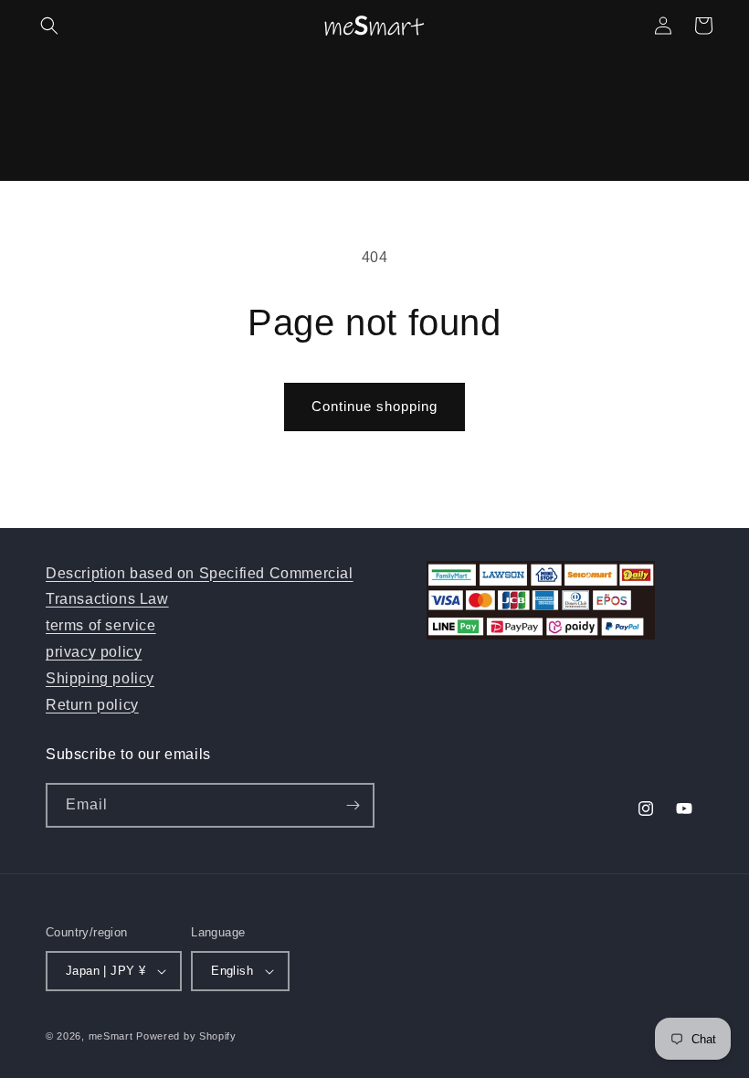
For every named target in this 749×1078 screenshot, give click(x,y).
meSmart (111, 1035)
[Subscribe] (352, 805)
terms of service (101, 625)
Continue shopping (374, 406)
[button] (49, 25)
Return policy (92, 705)
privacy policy (94, 652)
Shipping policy (100, 678)
